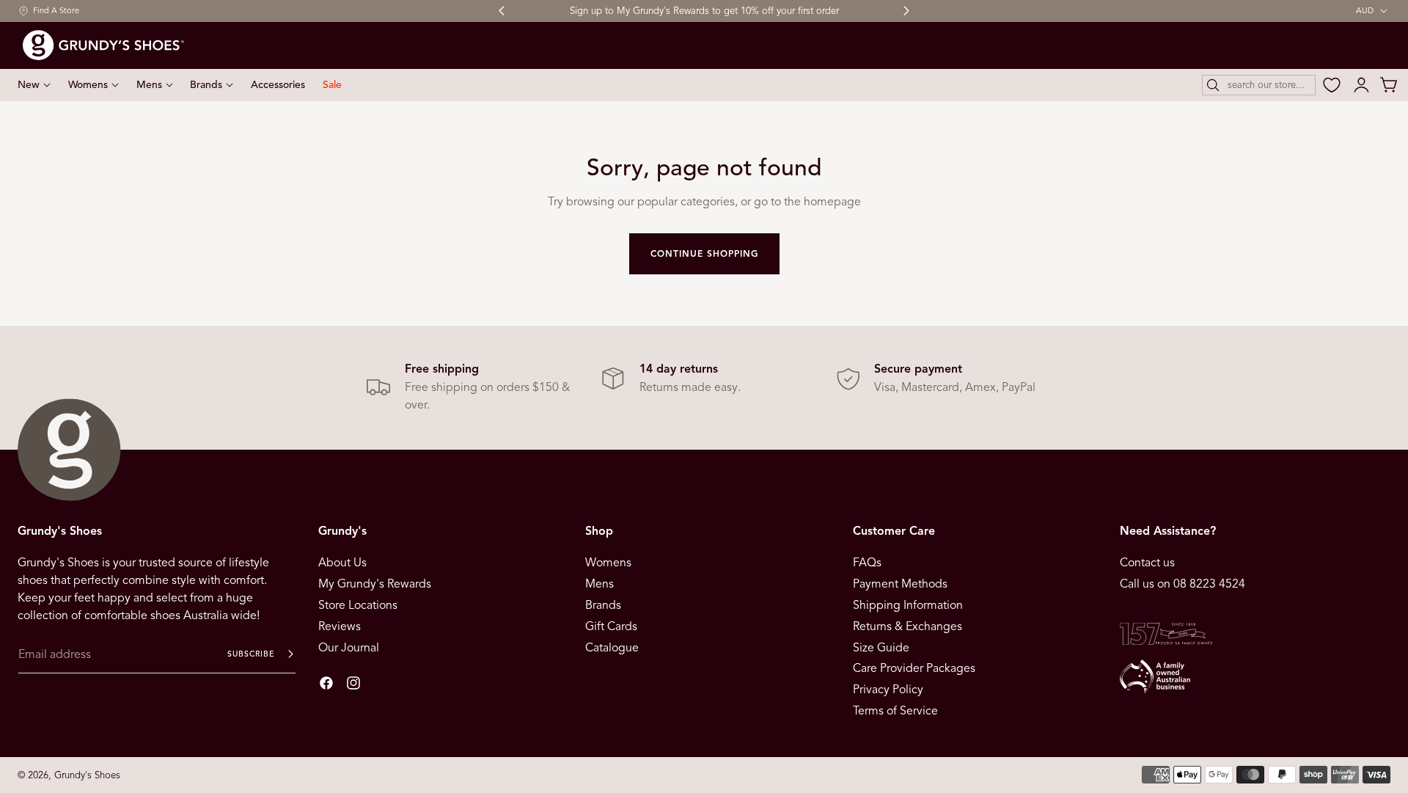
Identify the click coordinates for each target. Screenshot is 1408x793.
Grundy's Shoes (87, 775)
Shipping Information (908, 605)
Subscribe (250, 654)
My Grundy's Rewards (374, 584)
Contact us (1147, 562)
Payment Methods (900, 584)
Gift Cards (611, 626)
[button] (1259, 85)
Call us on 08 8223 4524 (1182, 584)
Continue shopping (704, 253)
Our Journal (348, 647)
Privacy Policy (888, 689)
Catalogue (612, 647)
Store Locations (357, 605)
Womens (608, 562)
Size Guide (881, 647)
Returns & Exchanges (907, 626)
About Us (342, 562)
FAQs (867, 562)
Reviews (339, 626)
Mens (599, 584)
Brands (603, 605)
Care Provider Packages (914, 668)
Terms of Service (895, 711)
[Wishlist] (1332, 85)
